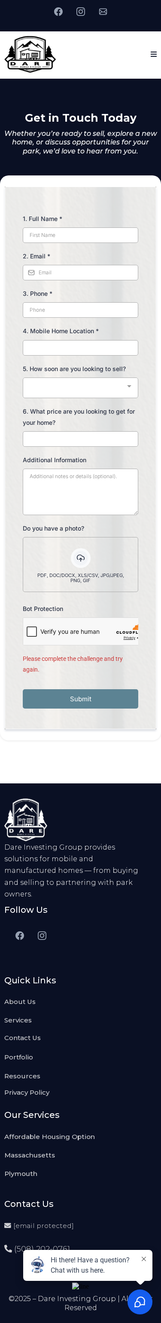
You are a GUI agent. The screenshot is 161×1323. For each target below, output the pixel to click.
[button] (154, 54)
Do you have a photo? (53, 528)
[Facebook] (58, 11)
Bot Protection (43, 608)
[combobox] (80, 388)
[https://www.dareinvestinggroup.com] (30, 54)
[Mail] (103, 11)
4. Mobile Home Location (61, 331)
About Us (20, 1002)
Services (18, 1020)
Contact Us (22, 1038)
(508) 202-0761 (42, 1249)
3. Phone (37, 293)
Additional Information (54, 460)
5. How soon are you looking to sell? (74, 368)
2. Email (36, 256)
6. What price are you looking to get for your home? (79, 417)
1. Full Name (42, 218)
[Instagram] (81, 11)
